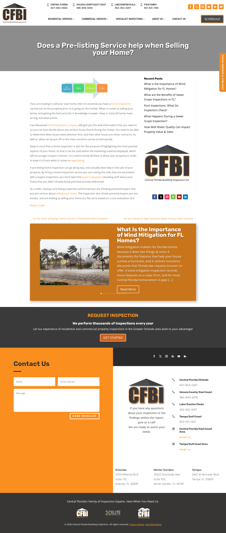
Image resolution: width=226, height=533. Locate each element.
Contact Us (179, 19)
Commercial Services (94, 19)
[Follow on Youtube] (221, 6)
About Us (157, 19)
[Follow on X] (196, 6)
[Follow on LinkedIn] (215, 6)
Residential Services (60, 19)
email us (184, 437)
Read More (128, 289)
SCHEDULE (212, 19)
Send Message (85, 416)
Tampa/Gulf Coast (190, 416)
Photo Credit (37, 205)
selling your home (66, 193)
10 (124, 293)
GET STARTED (113, 338)
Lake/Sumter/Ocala (191, 404)
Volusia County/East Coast (195, 392)
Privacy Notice (137, 524)
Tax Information (153, 524)
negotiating (77, 160)
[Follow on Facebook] (190, 6)
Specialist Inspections (129, 19)
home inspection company (62, 125)
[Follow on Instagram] (202, 6)
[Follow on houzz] (173, 196)
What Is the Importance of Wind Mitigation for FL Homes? (150, 235)
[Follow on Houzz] (208, 6)
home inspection (121, 103)
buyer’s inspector (92, 177)
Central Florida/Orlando (193, 379)
